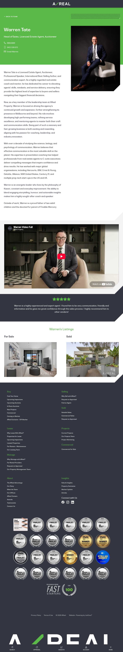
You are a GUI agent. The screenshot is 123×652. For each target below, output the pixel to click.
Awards (9, 499)
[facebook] (63, 502)
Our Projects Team (68, 436)
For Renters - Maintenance (16, 446)
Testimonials (11, 503)
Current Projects (67, 433)
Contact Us (11, 506)
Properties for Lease (14, 436)
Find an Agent (66, 403)
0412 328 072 (12, 47)
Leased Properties (13, 443)
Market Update (67, 489)
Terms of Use (48, 615)
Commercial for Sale (69, 449)
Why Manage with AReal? (16, 459)
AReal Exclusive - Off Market (17, 419)
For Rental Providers (14, 463)
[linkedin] (72, 502)
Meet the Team (12, 489)
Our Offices (11, 493)
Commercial (11, 413)
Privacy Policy (36, 615)
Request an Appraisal (69, 399)
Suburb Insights (67, 483)
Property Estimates (68, 486)
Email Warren (12, 51)
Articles (64, 493)
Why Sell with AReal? (69, 396)
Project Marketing (68, 440)
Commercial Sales (68, 416)
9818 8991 (11, 43)
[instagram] (67, 502)
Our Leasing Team (13, 450)
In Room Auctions (13, 406)
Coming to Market (13, 416)
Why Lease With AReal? (15, 433)
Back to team (11, 17)
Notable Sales (66, 412)
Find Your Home (12, 396)
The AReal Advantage (14, 483)
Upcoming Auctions (14, 403)
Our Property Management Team (19, 469)
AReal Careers (12, 496)
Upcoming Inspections (15, 399)
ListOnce (88, 615)
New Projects (11, 409)
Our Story (10, 486)
